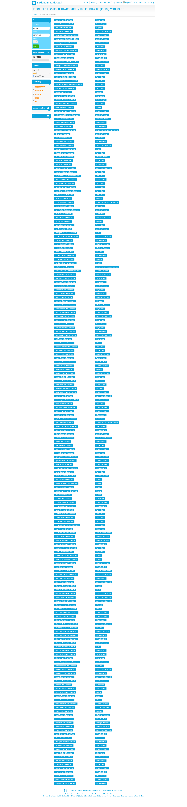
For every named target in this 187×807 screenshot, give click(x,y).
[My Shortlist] (78, 790)
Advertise (142, 2)
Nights (35, 38)
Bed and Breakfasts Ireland (88, 796)
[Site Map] (119, 790)
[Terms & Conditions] (109, 790)
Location (36, 25)
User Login (94, 2)
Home (86, 2)
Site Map (151, 2)
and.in (50, 2)
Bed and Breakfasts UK (70, 796)
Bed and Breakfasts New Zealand (132, 796)
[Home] (71, 790)
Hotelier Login (105, 2)
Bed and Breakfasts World (52, 796)
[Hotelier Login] (96, 790)
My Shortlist (117, 2)
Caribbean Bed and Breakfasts (109, 796)
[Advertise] (87, 790)
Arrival (35, 31)
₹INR (135, 2)
